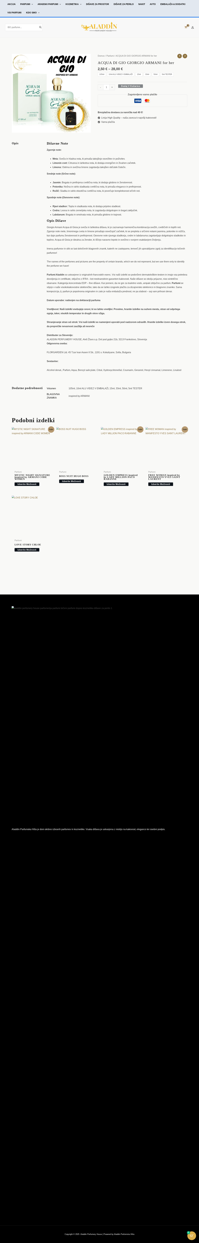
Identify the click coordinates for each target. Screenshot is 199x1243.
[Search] (40, 27)
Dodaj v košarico (130, 86)
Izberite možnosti (26, 484)
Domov (101, 56)
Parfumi (110, 56)
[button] (26, 4)
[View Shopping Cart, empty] (185, 27)
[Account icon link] (192, 27)
